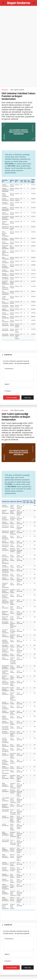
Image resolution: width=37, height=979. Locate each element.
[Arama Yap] (34, 2)
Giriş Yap (27, 398)
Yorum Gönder (11, 398)
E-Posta (8, 391)
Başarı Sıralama (18, 3)
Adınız (7, 384)
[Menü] (3, 2)
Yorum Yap (8, 355)
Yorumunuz (9, 369)
